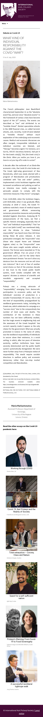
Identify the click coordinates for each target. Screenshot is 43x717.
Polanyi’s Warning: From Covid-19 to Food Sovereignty (21, 640)
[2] (19, 154)
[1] (10, 115)
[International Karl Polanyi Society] (21, 10)
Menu (4, 23)
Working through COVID (21, 468)
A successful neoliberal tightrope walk (21, 685)
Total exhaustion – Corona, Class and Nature (21, 553)
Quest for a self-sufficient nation (21, 597)
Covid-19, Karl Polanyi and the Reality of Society (21, 510)
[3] (20, 298)
